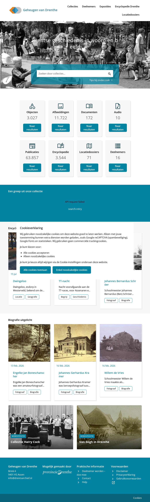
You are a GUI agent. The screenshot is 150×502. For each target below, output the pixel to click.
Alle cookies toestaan (35, 270)
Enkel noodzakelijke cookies (71, 270)
